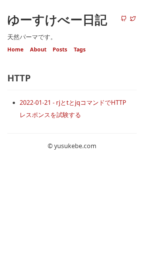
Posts (60, 49)
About (38, 49)
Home (15, 49)
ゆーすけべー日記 (57, 19)
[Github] (123, 19)
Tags (80, 49)
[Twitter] (133, 19)
